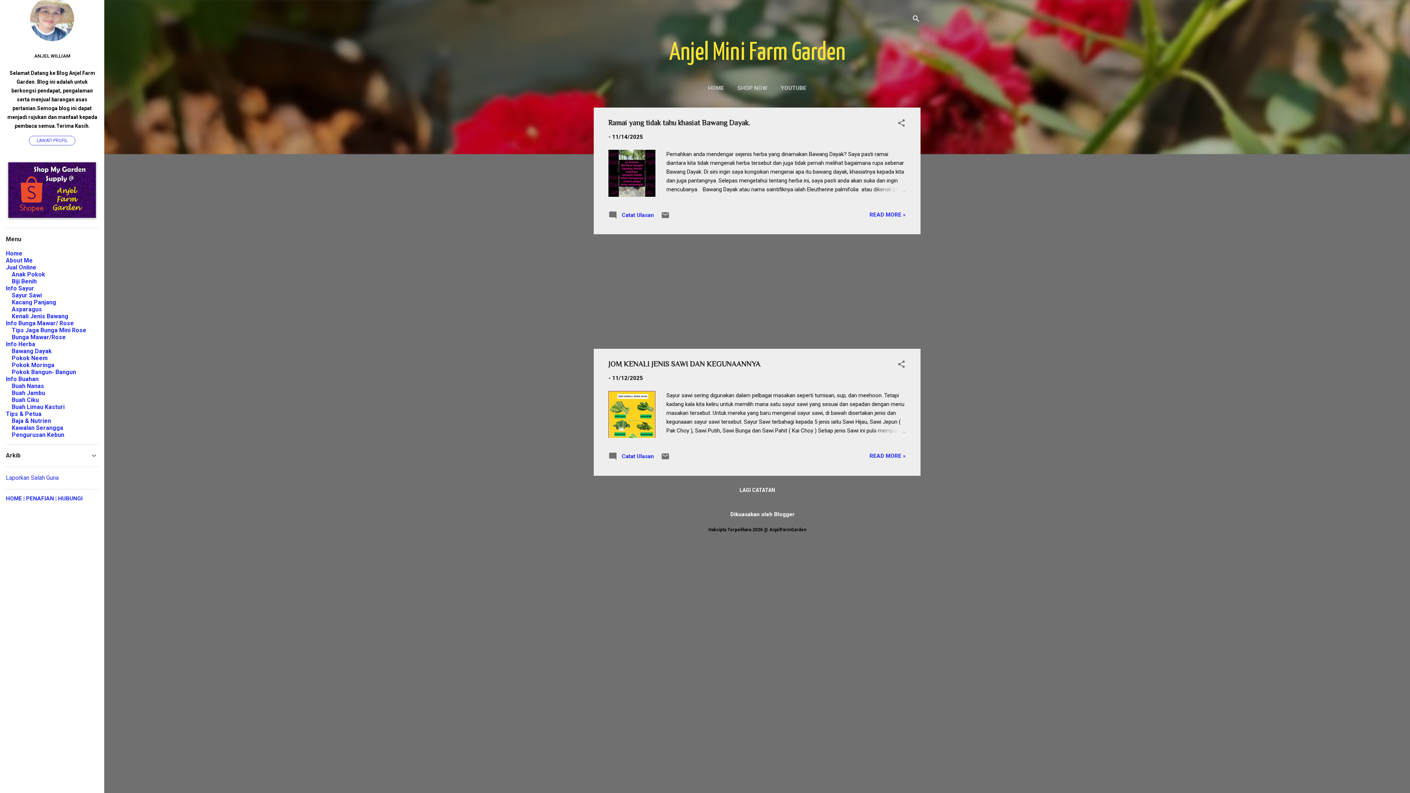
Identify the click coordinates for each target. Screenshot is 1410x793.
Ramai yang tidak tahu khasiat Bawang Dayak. (679, 123)
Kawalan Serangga (37, 427)
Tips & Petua (23, 413)
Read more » (888, 214)
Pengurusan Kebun (38, 434)
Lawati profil (52, 140)
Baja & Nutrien (31, 420)
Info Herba (20, 344)
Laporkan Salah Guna (32, 477)
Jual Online (21, 267)
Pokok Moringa (33, 365)
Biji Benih (24, 281)
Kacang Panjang (34, 302)
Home (716, 88)
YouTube (793, 88)
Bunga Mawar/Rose (39, 337)
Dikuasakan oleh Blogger (762, 514)
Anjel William (52, 56)
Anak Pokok (28, 274)
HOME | (15, 498)
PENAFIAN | (41, 498)
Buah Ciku (25, 399)
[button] (901, 124)
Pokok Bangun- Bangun (44, 372)
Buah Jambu (28, 393)
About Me (19, 260)
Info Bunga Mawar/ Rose (40, 323)
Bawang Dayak (32, 351)
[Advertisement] (757, 291)
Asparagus (27, 309)
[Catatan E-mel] (665, 217)
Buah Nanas (28, 386)
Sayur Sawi (27, 295)
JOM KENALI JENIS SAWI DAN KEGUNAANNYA (684, 364)
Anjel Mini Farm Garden (757, 53)
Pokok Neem (30, 358)
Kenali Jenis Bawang (40, 316)
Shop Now (752, 88)
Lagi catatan (757, 490)
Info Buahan (22, 379)
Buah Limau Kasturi (38, 406)
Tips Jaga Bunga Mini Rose (49, 330)
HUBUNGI (70, 498)
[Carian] (916, 20)
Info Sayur (20, 288)
